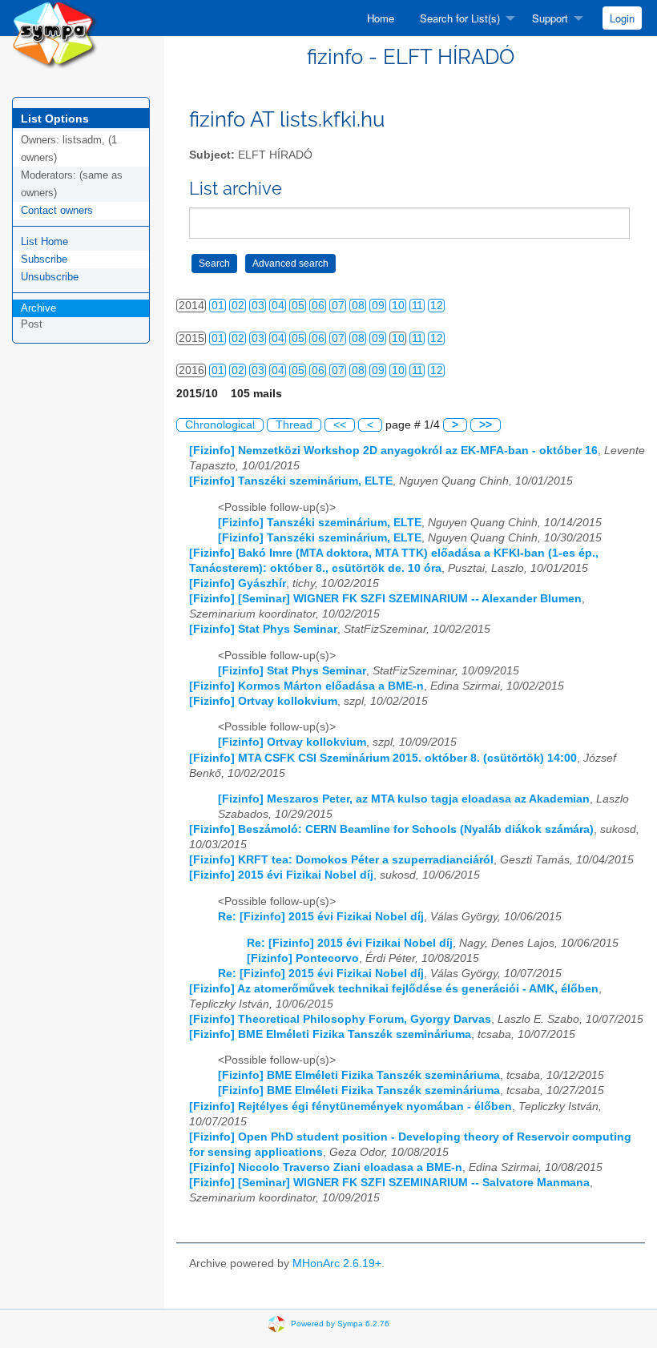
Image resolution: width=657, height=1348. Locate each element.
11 (417, 306)
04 (278, 306)
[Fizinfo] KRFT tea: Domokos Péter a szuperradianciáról (341, 860)
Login (622, 18)
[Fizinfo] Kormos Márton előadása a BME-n (306, 686)
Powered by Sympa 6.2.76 (340, 1323)
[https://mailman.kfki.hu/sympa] (55, 33)
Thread (294, 425)
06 (318, 306)
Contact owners (57, 210)
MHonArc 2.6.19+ (336, 1263)
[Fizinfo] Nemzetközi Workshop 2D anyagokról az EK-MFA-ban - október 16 (393, 451)
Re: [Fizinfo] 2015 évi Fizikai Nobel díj (321, 917)
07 (338, 306)
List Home (44, 241)
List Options (55, 118)
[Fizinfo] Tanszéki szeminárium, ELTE (291, 481)
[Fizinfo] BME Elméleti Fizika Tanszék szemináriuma (330, 1034)
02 (238, 306)
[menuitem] (380, 18)
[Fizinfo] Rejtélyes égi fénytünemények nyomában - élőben (350, 1107)
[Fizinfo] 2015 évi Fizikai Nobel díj (281, 875)
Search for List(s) (460, 18)
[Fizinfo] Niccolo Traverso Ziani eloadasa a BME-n (325, 1167)
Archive (38, 308)
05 (298, 306)
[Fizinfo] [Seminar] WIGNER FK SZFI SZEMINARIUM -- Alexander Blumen (385, 599)
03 (258, 306)
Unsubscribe (50, 277)
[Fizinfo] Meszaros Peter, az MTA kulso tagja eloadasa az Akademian (404, 799)
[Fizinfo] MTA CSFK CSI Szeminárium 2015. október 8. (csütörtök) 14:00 (383, 758)
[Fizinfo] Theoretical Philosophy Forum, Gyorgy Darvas (340, 1019)
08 (358, 306)
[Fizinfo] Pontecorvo (303, 958)
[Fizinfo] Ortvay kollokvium (263, 701)
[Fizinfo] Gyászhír (237, 583)
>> (485, 425)
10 (398, 306)
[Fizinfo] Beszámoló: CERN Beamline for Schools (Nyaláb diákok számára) (391, 829)
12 (436, 306)
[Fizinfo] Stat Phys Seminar (263, 629)
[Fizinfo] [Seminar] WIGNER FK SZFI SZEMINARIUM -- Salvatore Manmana (389, 1183)
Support (550, 18)
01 (218, 306)
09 (378, 306)
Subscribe (44, 259)
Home (380, 18)
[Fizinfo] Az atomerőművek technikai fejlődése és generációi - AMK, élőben (394, 989)
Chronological (220, 425)
